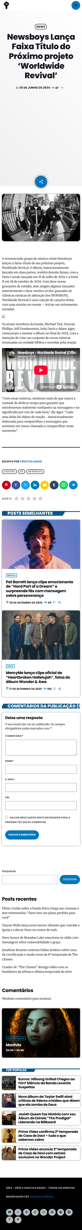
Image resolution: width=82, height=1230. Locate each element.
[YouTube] (9, 1212)
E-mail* (10, 779)
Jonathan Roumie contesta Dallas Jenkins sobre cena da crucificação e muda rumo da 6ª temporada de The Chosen (40, 954)
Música (11, 575)
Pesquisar (9, 871)
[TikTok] (35, 1212)
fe (21, 471)
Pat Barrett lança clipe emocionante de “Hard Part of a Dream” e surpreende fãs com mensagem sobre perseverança (39, 588)
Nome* (9, 761)
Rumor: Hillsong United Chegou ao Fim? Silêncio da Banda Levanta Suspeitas (46, 1083)
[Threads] (43, 1212)
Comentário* (14, 736)
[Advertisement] (41, 133)
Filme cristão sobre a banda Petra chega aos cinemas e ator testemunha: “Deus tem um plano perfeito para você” (40, 913)
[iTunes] (60, 1212)
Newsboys (35, 471)
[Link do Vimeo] (6, 5)
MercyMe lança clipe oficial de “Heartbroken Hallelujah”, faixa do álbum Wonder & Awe (38, 677)
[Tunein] (26, 1212)
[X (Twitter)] (18, 1212)
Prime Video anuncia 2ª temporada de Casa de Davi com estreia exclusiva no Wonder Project (47, 1153)
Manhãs (13, 1045)
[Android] (18, 1219)
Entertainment (15, 1038)
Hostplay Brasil (42, 1197)
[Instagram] (69, 1212)
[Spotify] (52, 1212)
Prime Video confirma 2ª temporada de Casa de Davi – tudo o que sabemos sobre (48, 1135)
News (41, 27)
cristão (9, 471)
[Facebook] (9, 1219)
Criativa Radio (31, 461)
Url (7, 797)
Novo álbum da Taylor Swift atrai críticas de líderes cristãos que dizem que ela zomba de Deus (49, 1100)
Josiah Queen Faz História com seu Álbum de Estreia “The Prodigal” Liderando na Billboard (47, 1118)
